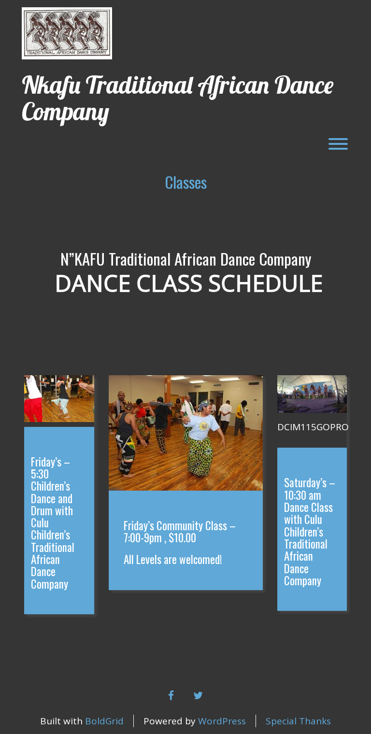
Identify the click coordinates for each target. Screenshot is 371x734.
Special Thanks (298, 721)
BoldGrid (104, 721)
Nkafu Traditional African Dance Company (177, 98)
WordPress (222, 721)
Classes (186, 182)
